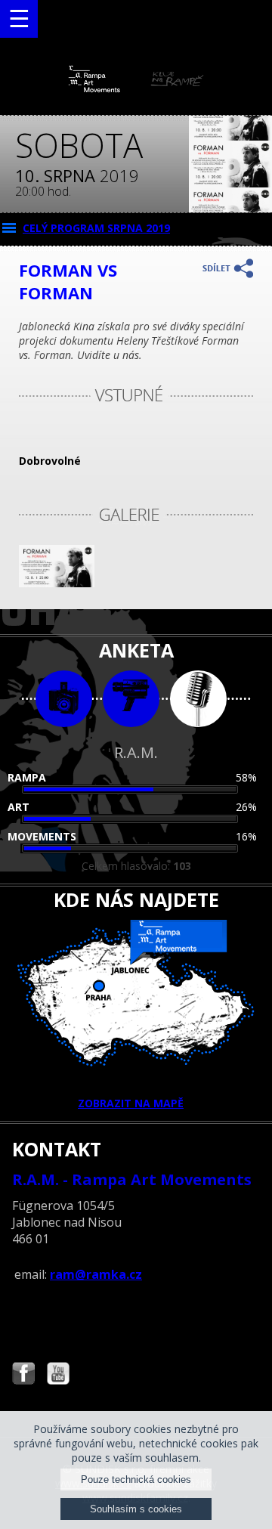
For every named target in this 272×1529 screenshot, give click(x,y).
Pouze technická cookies (136, 1479)
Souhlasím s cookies (136, 1509)
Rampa (27, 777)
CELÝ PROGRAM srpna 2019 (96, 228)
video (131, 698)
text (198, 698)
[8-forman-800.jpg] (56, 583)
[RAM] (136, 89)
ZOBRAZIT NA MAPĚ (131, 1103)
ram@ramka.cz (96, 1274)
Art (18, 807)
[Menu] (19, 19)
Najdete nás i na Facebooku (23, 1375)
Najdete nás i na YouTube (58, 1375)
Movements (42, 836)
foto (64, 698)
